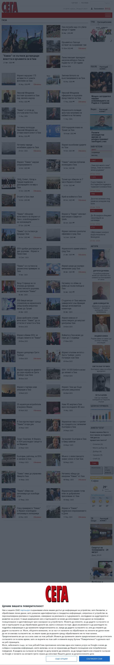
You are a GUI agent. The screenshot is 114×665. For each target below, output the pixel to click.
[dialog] (57, 624)
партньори (25, 610)
